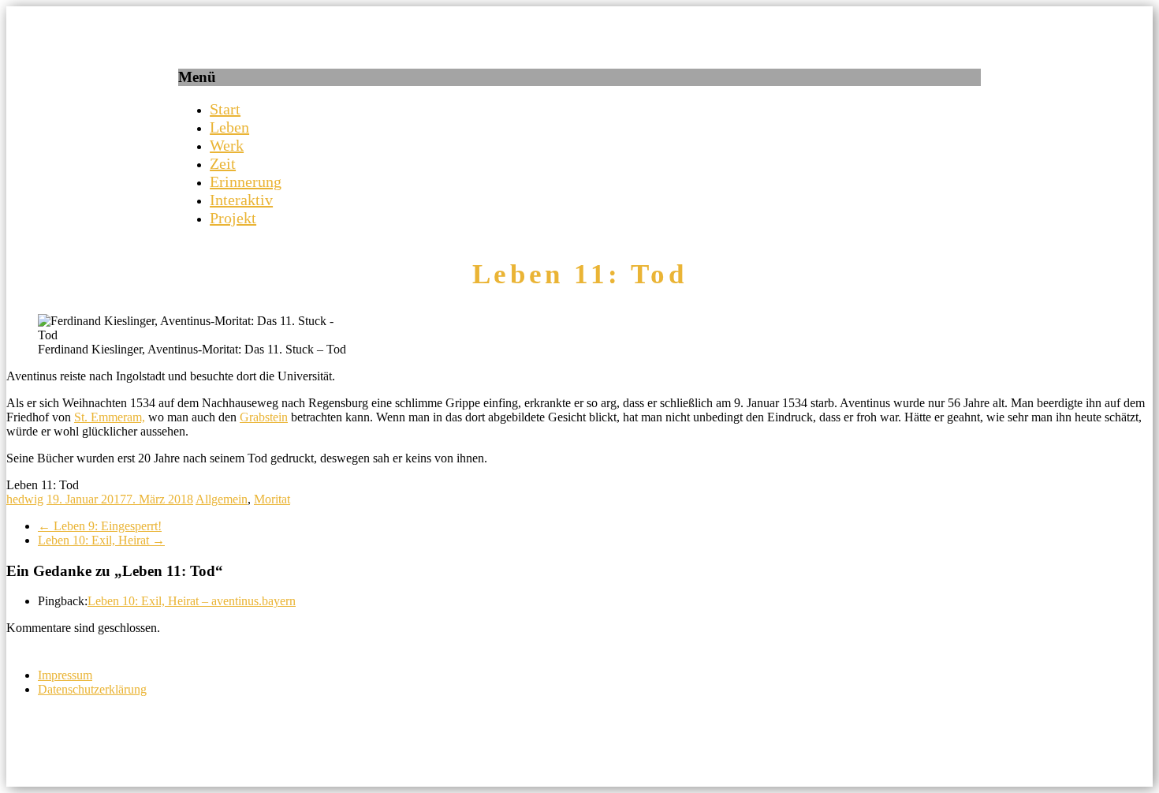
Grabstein (264, 417)
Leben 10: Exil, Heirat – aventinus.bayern (192, 601)
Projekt (233, 217)
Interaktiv (241, 199)
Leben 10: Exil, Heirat (101, 540)
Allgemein (222, 499)
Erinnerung (245, 181)
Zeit (223, 163)
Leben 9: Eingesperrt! (100, 526)
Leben (229, 127)
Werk (227, 145)
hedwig (24, 499)
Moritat (272, 499)
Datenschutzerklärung (92, 689)
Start (225, 109)
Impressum (65, 675)
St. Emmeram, (109, 417)
